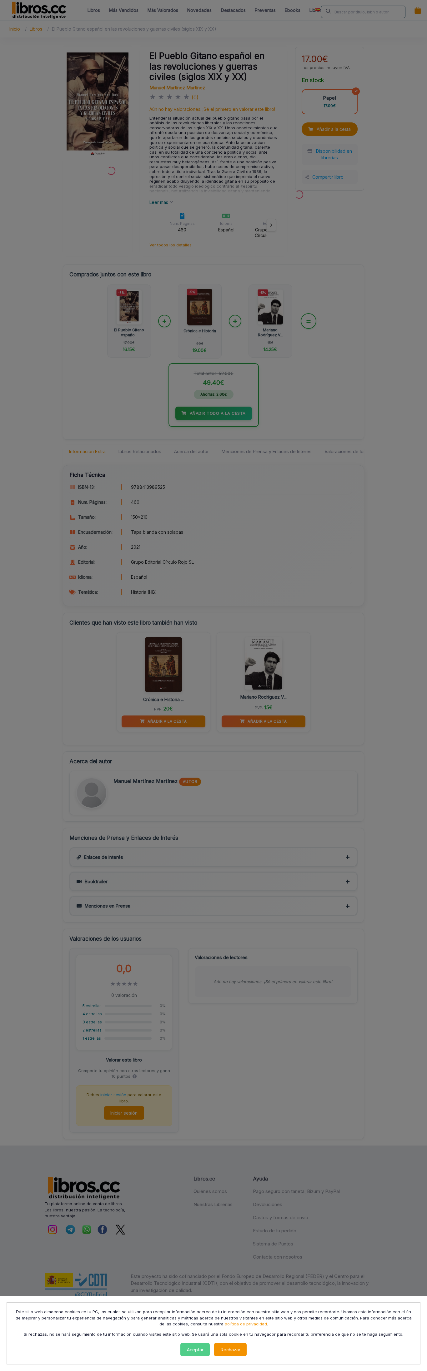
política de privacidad (246, 1323)
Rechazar (230, 1349)
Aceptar (195, 1349)
